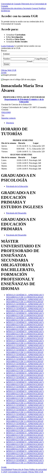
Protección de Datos (21, 469)
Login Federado (7, 46)
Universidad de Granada (11, 4)
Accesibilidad (6, 469)
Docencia (10, 123)
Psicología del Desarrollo (16, 213)
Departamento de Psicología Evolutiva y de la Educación (24, 100)
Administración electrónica (12, 8)
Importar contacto (8, 118)
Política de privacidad (38, 469)
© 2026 (4, 472)
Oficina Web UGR (8, 70)
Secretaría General (31, 8)
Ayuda (3, 72)
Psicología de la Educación (17, 186)
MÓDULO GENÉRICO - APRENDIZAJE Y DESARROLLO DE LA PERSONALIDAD (25, 296)
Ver (2, 115)
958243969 (6, 112)
